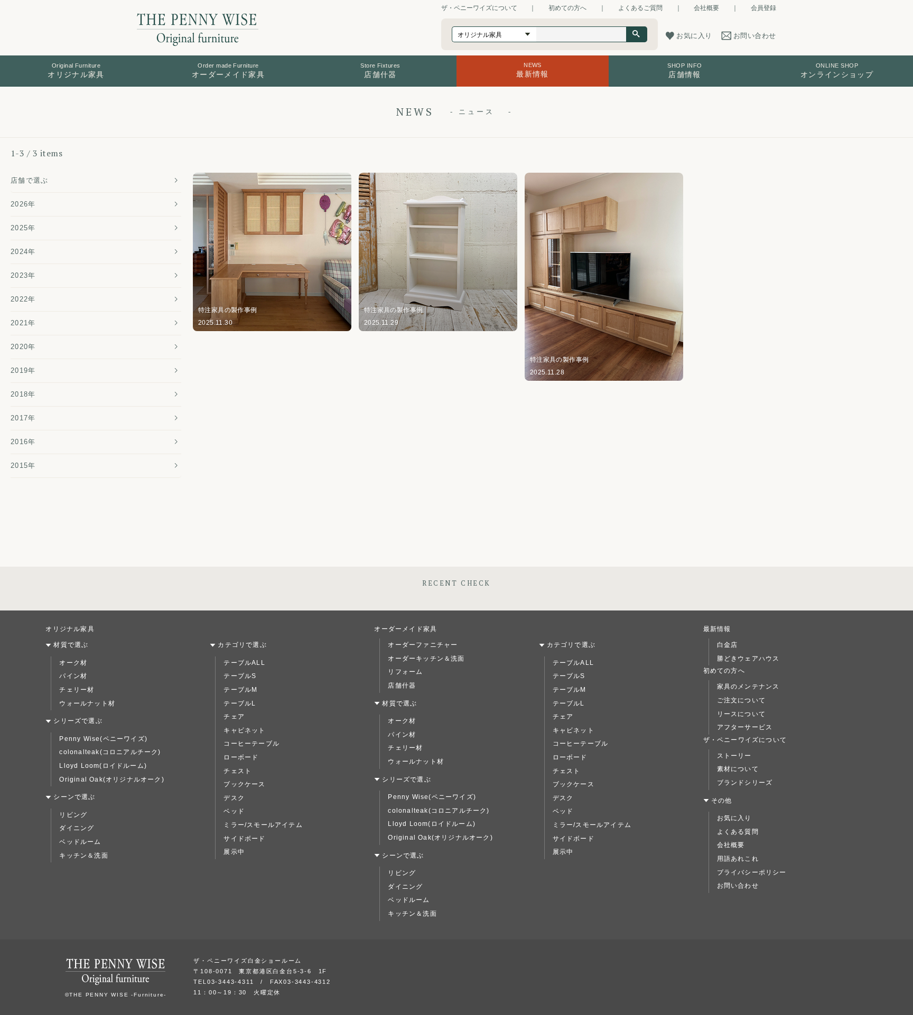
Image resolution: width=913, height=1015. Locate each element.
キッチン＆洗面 (83, 855)
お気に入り (734, 818)
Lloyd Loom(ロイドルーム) (103, 765)
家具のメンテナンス (748, 686)
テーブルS (239, 676)
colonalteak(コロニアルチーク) (110, 752)
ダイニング (76, 828)
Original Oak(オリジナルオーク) (111, 779)
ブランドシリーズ (745, 782)
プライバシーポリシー (752, 872)
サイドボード (244, 838)
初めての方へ (567, 8)
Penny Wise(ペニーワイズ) (103, 739)
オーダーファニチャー (423, 645)
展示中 (234, 852)
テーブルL (239, 703)
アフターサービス (745, 727)
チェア (234, 716)
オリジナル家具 (69, 629)
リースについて (741, 714)
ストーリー (734, 755)
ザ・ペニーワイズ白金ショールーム (247, 960)
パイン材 (73, 676)
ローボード (240, 757)
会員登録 (763, 8)
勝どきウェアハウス (748, 658)
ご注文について (741, 700)
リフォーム (405, 671)
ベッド (234, 811)
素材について (738, 769)
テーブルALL (244, 662)
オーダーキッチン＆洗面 (426, 658)
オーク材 (73, 662)
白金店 (727, 645)
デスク (234, 798)
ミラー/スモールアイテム (262, 825)
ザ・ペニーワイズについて (479, 8)
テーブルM (240, 689)
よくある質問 (738, 831)
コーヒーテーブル (251, 743)
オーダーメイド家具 (405, 629)
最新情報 (717, 629)
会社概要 (706, 8)
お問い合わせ (738, 885)
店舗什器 (402, 685)
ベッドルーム (80, 841)
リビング (73, 815)
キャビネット (244, 730)
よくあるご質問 (640, 8)
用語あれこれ (738, 858)
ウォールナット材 (87, 703)
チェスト (237, 771)
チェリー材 (76, 689)
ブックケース (244, 784)
